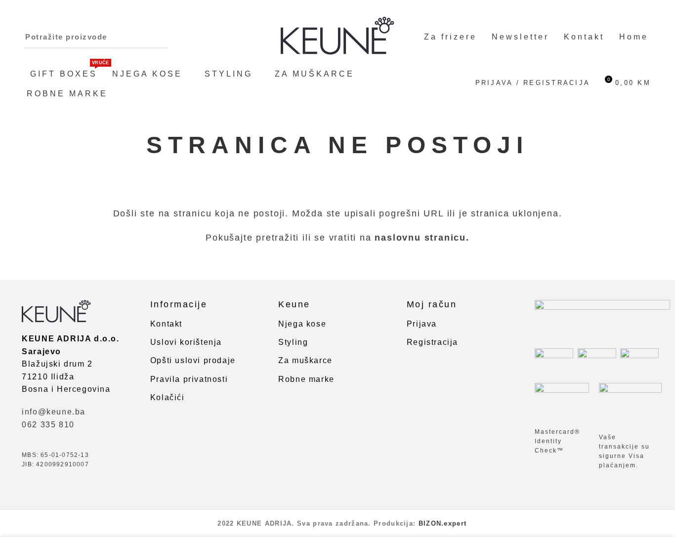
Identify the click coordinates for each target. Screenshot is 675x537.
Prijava (422, 324)
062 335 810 (48, 424)
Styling (293, 342)
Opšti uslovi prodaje (193, 360)
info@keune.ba (53, 412)
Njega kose (302, 324)
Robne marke (306, 379)
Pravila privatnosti (189, 379)
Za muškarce (305, 360)
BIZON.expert (443, 523)
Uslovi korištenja (186, 342)
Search (109, 37)
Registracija (432, 342)
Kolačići (167, 397)
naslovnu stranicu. (422, 238)
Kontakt (166, 324)
